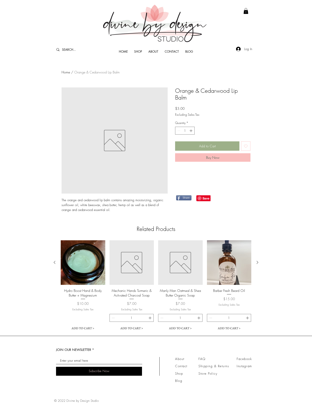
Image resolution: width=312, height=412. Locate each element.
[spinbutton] (185, 130)
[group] (156, 286)
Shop (179, 373)
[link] (245, 11)
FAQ (202, 359)
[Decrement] (178, 130)
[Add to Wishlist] (245, 146)
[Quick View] (83, 262)
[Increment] (191, 130)
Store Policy (207, 373)
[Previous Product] (54, 262)
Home (66, 72)
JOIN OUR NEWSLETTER (73, 349)
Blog (178, 381)
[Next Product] (257, 262)
